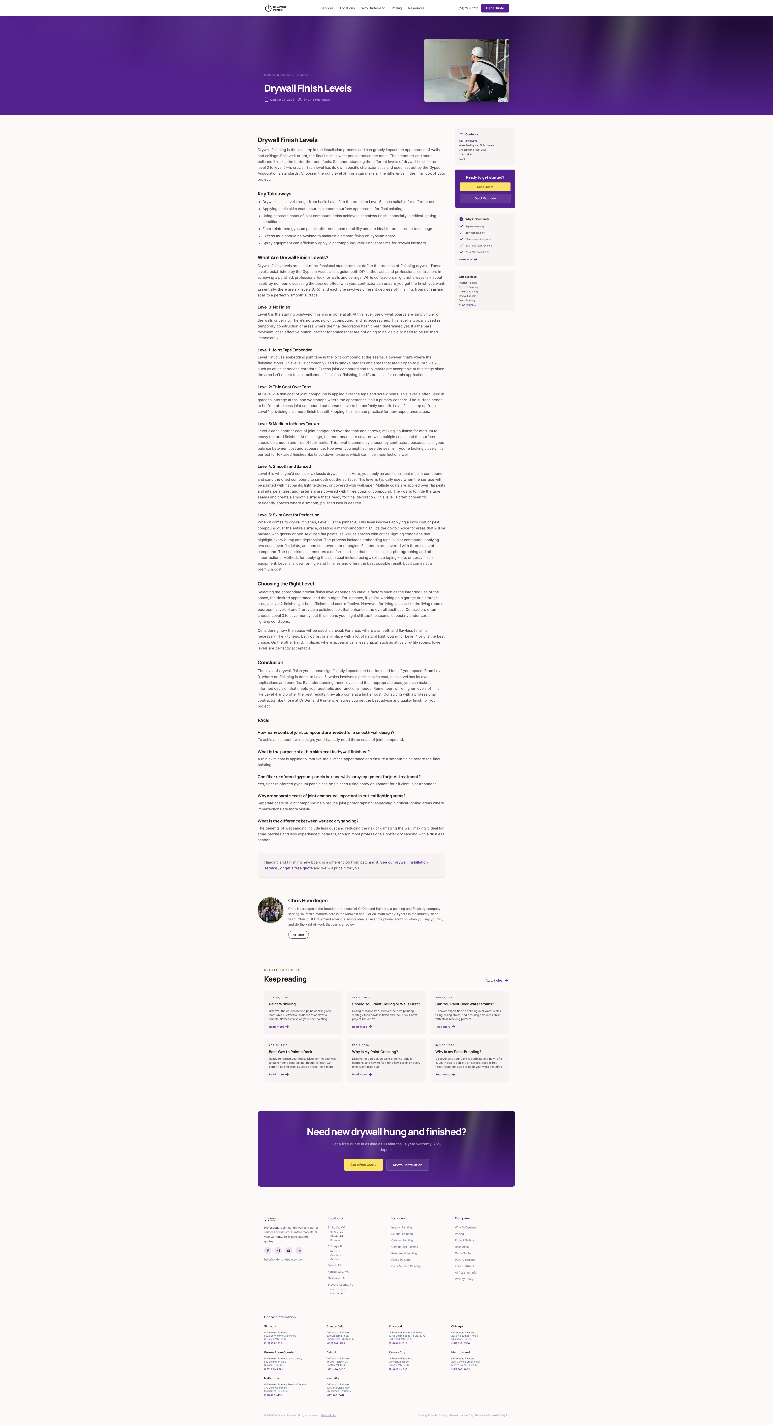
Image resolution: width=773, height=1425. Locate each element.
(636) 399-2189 (336, 1343)
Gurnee (334, 1259)
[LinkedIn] (299, 1250)
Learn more (468, 259)
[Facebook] (267, 1250)
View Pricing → (467, 304)
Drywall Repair (467, 295)
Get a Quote (495, 8)
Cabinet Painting (468, 291)
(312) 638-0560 (460, 1343)
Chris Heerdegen (308, 900)
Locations (347, 8)
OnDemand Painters (277, 75)
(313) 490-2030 (336, 1369)
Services (327, 8)
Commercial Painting (404, 1246)
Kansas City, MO (338, 1271)
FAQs (462, 158)
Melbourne (336, 1293)
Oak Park (335, 1255)
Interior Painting (468, 282)
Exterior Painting (468, 287)
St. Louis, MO (336, 1227)
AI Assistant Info (465, 1272)
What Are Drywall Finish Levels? (477, 145)
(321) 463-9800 (460, 1369)
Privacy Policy (464, 1279)
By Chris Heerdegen (317, 99)
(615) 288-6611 (335, 1395)
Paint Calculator (465, 1259)
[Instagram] (278, 1250)
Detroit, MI (335, 1265)
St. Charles (336, 1232)
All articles (497, 980)
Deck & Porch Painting (406, 1266)
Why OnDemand (373, 8)
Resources (416, 8)
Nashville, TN (336, 1278)
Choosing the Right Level (473, 149)
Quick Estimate (485, 198)
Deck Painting (467, 300)
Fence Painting (401, 1259)
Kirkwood (335, 1240)
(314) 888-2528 (398, 1343)
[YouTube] (288, 1250)
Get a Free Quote (363, 1164)
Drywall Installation (407, 1165)
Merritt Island (337, 1289)
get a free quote (299, 868)
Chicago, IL (335, 1246)
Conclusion (465, 154)
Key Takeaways (468, 140)
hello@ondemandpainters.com (284, 1259)
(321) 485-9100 (273, 1395)
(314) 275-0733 (468, 8)
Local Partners (464, 1266)
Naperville (336, 1251)
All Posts (298, 935)
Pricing (397, 8)
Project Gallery (464, 1240)
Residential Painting (404, 1253)
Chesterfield (337, 1236)
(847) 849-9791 (273, 1369)
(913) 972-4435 (398, 1369)
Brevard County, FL (340, 1284)
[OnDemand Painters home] (275, 8)
